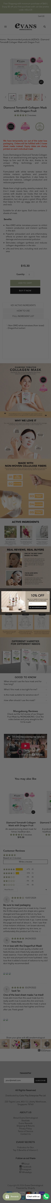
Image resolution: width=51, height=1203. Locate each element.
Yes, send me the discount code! (37, 607)
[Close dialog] (48, 592)
